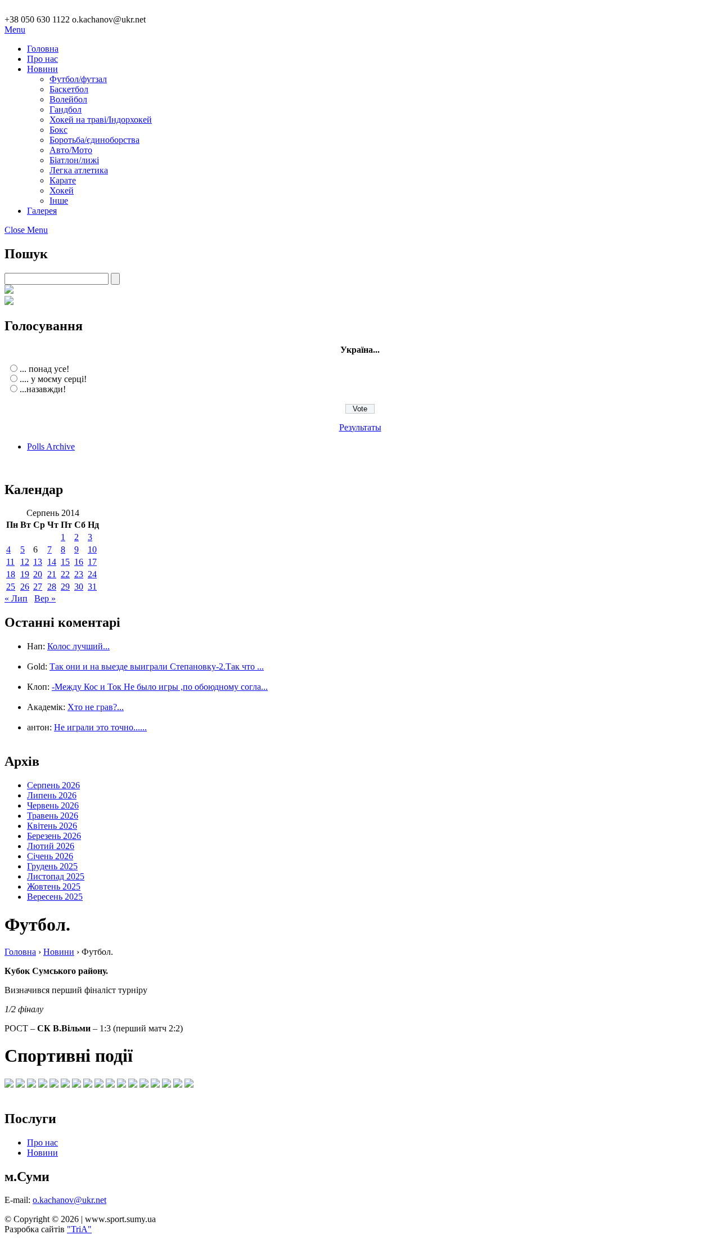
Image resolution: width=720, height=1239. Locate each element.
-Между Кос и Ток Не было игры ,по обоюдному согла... (160, 687)
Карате (63, 180)
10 (92, 549)
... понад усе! (44, 369)
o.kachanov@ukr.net (69, 1200)
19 (24, 574)
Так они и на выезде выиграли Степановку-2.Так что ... (157, 666)
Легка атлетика (79, 170)
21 (51, 574)
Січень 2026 (50, 856)
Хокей (62, 190)
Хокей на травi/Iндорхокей (101, 119)
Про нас (42, 59)
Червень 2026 (53, 805)
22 (65, 574)
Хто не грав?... (96, 707)
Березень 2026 (54, 836)
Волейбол (68, 99)
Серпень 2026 (53, 785)
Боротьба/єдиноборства (95, 140)
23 (78, 574)
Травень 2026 (52, 815)
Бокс (59, 129)
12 (24, 562)
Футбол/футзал (78, 79)
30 (78, 586)
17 (92, 562)
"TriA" (79, 1229)
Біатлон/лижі (74, 160)
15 (65, 562)
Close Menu (26, 230)
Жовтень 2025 (53, 886)
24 (92, 574)
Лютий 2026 (50, 846)
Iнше (59, 200)
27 (37, 586)
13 (37, 562)
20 (37, 574)
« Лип (16, 598)
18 (10, 574)
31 (92, 586)
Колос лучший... (78, 646)
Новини (42, 69)
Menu (14, 29)
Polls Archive (51, 446)
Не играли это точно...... (100, 727)
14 (51, 562)
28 (51, 586)
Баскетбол (69, 89)
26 (24, 586)
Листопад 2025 (55, 876)
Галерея (42, 211)
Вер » (45, 598)
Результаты (360, 427)
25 (10, 586)
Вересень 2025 (55, 896)
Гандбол (66, 109)
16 (78, 562)
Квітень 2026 (52, 826)
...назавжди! (43, 389)
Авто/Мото (71, 150)
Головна (42, 48)
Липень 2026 (51, 795)
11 (10, 562)
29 (65, 586)
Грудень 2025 (52, 866)
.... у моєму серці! (53, 379)
